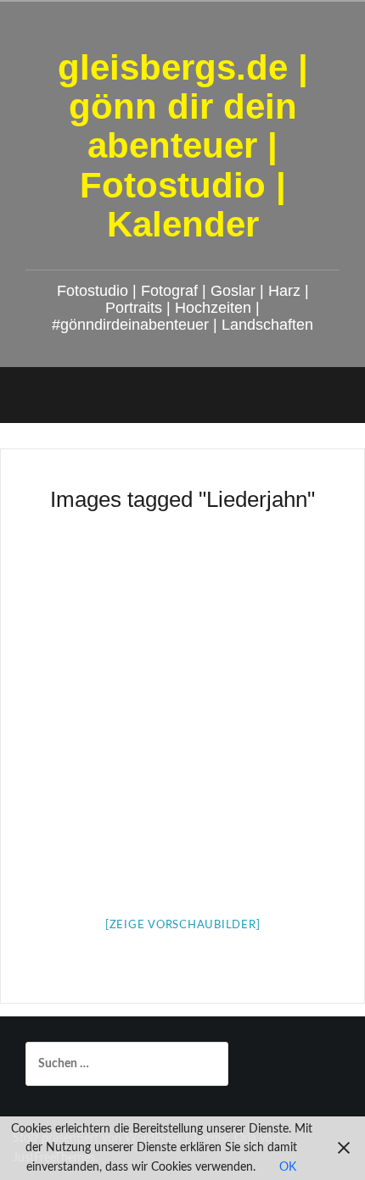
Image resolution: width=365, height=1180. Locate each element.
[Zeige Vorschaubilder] (183, 925)
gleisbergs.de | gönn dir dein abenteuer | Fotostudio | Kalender (183, 145)
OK (287, 1167)
